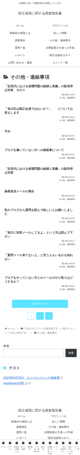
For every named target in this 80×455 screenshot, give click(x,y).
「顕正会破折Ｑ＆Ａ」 (58, 437)
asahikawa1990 (13, 383)
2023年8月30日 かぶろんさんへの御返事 (31, 377)
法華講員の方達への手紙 (58, 432)
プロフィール (58, 416)
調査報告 (21, 426)
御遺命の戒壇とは (21, 421)
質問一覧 (21, 432)
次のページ (40, 303)
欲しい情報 (58, 421)
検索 (6, 345)
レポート (21, 437)
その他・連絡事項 (58, 426)
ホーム (21, 416)
